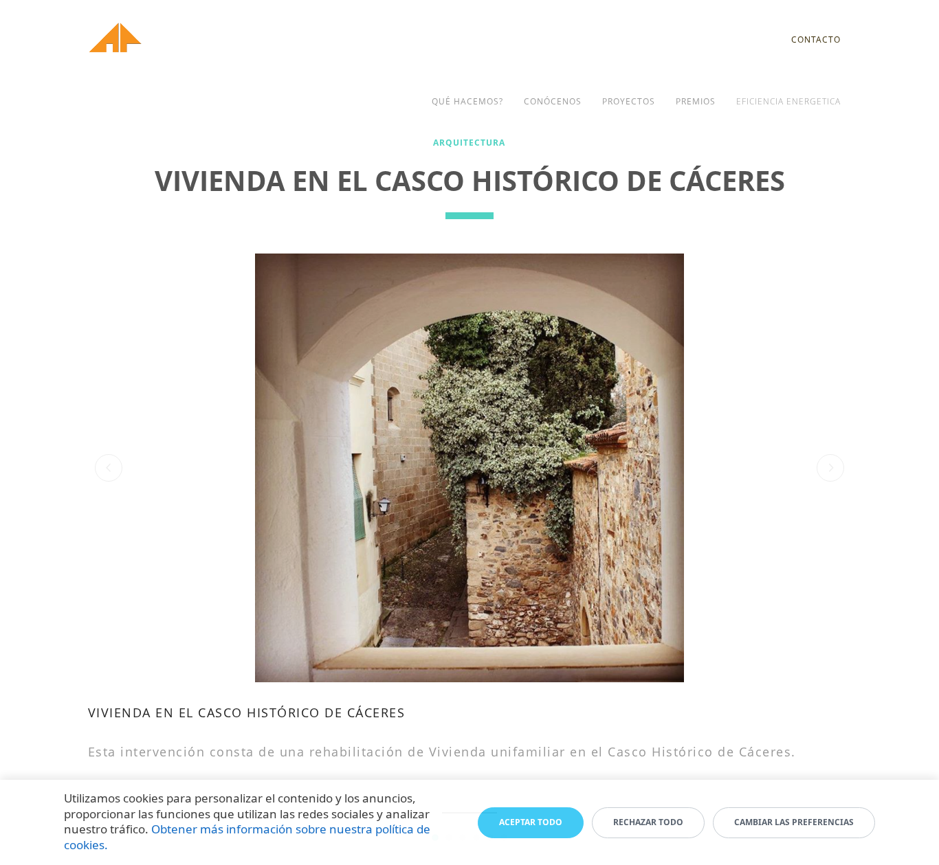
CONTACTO (816, 39)
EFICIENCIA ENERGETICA (788, 101)
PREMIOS (696, 101)
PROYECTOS (628, 101)
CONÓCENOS (553, 101)
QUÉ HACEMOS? (467, 101)
